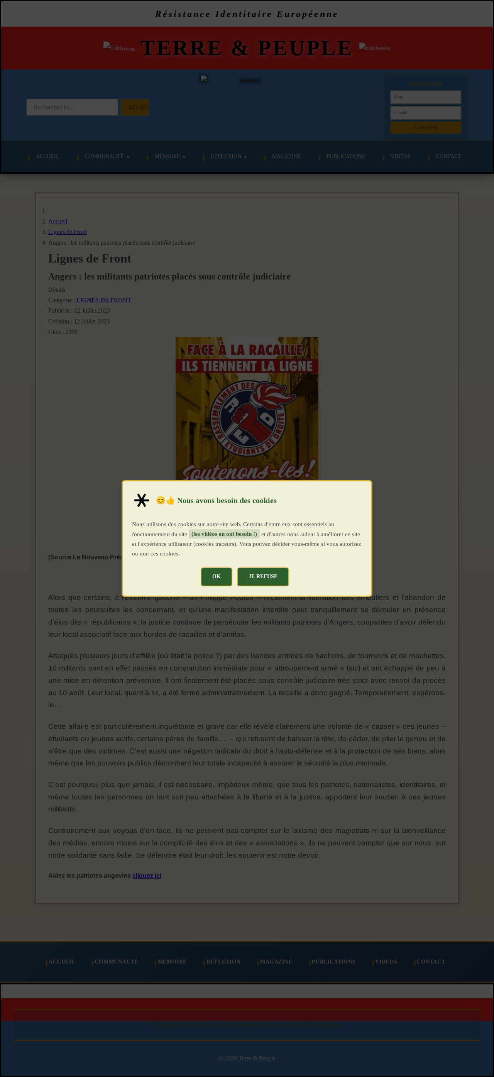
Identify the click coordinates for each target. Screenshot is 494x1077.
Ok (216, 576)
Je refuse (263, 576)
